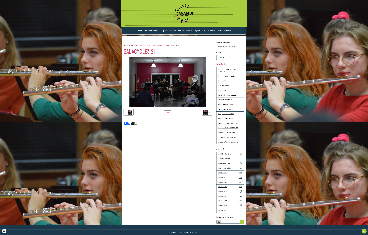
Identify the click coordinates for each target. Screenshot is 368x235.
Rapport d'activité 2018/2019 (228, 128)
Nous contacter (151, 31)
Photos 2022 (230, 187)
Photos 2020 (230, 196)
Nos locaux (222, 90)
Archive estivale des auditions (228, 137)
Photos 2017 (230, 210)
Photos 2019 (230, 201)
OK (242, 222)
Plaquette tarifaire (168, 31)
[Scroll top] (364, 231)
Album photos (210, 31)
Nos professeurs (223, 81)
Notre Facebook (224, 31)
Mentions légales (176, 232)
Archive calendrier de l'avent (228, 142)
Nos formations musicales (227, 76)
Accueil (139, 31)
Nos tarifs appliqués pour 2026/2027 (227, 70)
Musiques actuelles (230, 163)
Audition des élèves (230, 154)
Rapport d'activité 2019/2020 (228, 133)
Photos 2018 (230, 206)
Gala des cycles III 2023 (161, 45)
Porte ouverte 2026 (230, 168)
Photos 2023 (147, 45)
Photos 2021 (230, 192)
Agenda (198, 31)
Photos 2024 (230, 177)
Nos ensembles (184, 31)
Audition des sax (230, 159)
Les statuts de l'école (225, 100)
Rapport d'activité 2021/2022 (228, 123)
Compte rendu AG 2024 (226, 109)
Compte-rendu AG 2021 (226, 119)
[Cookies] (4, 231)
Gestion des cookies (191, 232)
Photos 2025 (230, 173)
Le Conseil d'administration (227, 95)
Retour (168, 112)
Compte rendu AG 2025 (226, 104)
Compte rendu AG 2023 (226, 114)
